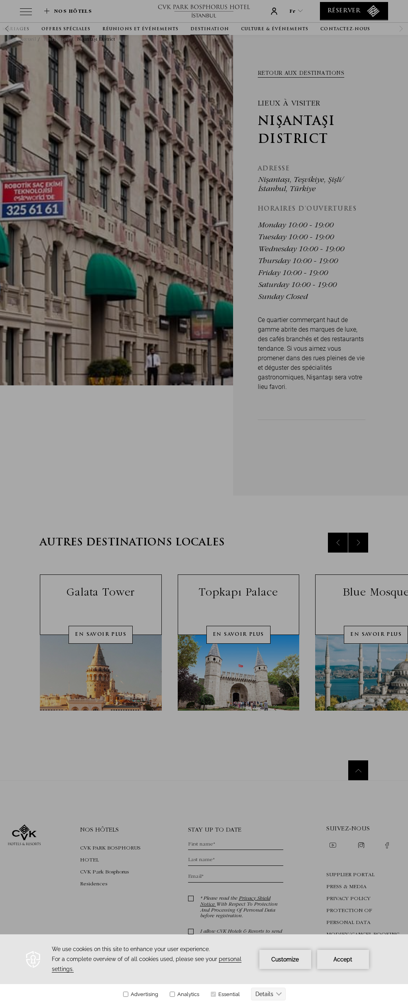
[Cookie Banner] (204, 969)
